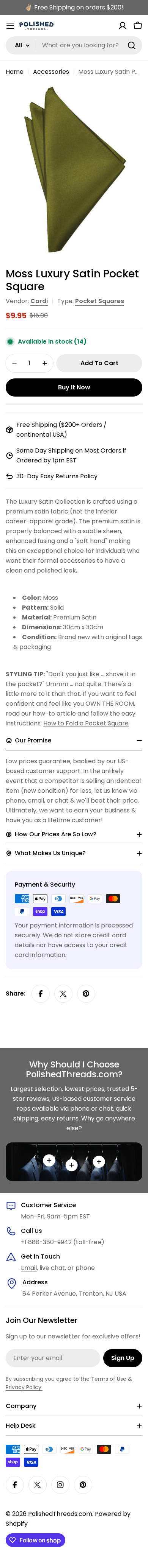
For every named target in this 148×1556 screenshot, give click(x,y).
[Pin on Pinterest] (86, 994)
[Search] (131, 45)
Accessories (51, 71)
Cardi (39, 301)
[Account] (122, 25)
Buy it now (74, 387)
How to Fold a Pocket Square (86, 723)
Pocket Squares (99, 301)
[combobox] (74, 45)
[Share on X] (63, 994)
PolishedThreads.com (60, 1513)
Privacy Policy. (24, 1387)
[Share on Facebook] (40, 994)
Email (29, 1267)
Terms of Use (108, 1379)
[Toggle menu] (10, 25)
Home (15, 71)
